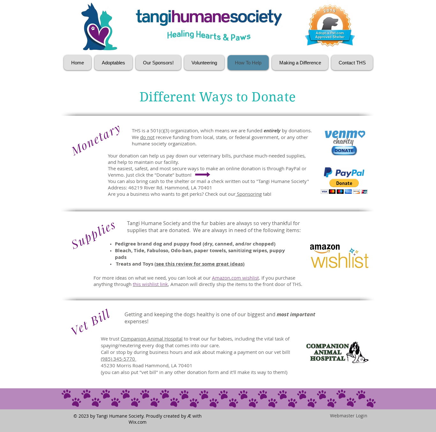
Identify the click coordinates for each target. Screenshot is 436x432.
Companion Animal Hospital (152, 338)
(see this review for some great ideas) (199, 263)
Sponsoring (249, 194)
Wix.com (138, 422)
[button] (344, 186)
